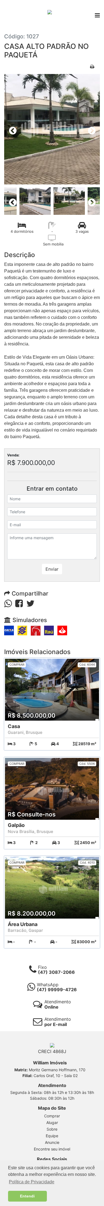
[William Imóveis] (49, 11)
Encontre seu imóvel (52, 1149)
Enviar (52, 569)
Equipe (52, 1135)
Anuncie (52, 1142)
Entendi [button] (27, 1196)
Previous (11, 129)
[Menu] (97, 15)
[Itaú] (49, 630)
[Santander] (62, 630)
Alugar (52, 1122)
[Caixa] (9, 630)
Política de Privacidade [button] (31, 1181)
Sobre (52, 1129)
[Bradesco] (35, 630)
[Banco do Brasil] (22, 630)
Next (90, 129)
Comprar (52, 1116)
